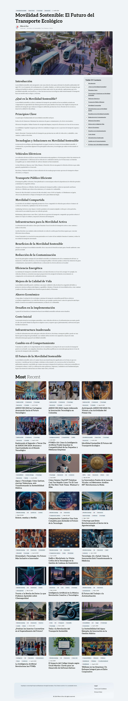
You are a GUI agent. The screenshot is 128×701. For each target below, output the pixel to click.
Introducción (91, 83)
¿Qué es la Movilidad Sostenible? (97, 87)
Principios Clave (92, 90)
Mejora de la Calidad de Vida (96, 124)
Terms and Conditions (100, 689)
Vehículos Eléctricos (94, 98)
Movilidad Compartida (94, 105)
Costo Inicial (91, 134)
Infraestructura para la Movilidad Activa (97, 109)
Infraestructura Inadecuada (95, 138)
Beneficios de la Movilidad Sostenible (98, 114)
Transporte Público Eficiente (96, 102)
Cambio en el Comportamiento (97, 141)
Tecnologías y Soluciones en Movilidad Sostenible (99, 94)
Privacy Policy (98, 692)
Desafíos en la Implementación (97, 131)
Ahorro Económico (93, 127)
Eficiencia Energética (94, 120)
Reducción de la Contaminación (97, 117)
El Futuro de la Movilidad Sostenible (98, 144)
